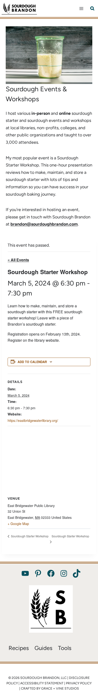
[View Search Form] (92, 8)
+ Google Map (18, 523)
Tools (64, 648)
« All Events (18, 260)
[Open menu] (81, 8)
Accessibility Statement (42, 683)
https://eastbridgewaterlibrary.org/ (33, 420)
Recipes (19, 648)
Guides (43, 648)
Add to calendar (32, 362)
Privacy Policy (79, 683)
